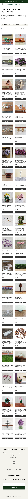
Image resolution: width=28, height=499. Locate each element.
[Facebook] (7, 470)
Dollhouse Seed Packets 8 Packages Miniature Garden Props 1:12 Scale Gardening (6, 116)
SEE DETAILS (21, 1)
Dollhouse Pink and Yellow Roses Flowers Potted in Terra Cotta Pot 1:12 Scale (20, 388)
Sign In (4, 451)
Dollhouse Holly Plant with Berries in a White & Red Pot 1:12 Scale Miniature (7, 410)
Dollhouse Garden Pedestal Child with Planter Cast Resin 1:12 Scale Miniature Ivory (20, 184)
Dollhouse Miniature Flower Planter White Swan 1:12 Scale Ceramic (20, 365)
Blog (20, 453)
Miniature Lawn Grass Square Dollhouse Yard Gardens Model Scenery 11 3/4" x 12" (7, 365)
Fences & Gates (19, 24)
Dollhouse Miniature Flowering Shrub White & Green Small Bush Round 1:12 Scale (7, 139)
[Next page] (22, 444)
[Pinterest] (13, 470)
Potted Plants (11, 24)
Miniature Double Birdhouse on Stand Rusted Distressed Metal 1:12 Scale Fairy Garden (20, 297)
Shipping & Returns (14, 453)
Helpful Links (12, 455)
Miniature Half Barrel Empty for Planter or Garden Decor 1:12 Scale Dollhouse (6, 184)
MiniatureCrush (13, 496)
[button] (2, 4)
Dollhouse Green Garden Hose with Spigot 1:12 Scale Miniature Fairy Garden (7, 48)
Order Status (5, 453)
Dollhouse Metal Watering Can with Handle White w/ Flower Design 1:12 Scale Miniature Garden (20, 116)
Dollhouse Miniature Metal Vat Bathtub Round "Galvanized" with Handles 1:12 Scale (20, 320)
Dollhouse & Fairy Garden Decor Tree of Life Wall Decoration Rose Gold (20, 342)
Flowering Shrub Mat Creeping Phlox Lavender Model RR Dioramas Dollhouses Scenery (20, 71)
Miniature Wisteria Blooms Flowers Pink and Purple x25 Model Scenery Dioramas (7, 252)
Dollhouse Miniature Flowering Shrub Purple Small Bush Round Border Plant (7, 297)
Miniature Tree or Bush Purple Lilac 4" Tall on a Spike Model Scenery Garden (20, 433)
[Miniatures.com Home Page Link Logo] (14, 463)
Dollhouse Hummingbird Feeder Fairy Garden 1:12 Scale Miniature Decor (20, 48)
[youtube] (20, 470)
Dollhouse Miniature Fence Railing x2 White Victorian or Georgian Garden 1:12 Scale (7, 274)
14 (19, 444)
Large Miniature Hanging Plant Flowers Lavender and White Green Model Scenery (7, 161)
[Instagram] (10, 470)
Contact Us (12, 451)
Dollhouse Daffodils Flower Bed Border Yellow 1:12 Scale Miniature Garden (6, 207)
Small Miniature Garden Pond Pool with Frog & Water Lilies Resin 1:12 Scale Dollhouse (7, 71)
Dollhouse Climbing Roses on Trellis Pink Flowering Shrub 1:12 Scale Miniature (19, 229)
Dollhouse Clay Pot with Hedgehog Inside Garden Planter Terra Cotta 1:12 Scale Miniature (7, 93)
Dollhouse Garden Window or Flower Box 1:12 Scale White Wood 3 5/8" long (7, 342)
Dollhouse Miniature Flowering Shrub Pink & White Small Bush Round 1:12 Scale (20, 252)
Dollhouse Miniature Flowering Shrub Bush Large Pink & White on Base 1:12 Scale (20, 207)
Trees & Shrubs (4, 24)
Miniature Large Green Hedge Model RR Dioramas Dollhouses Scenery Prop (20, 274)
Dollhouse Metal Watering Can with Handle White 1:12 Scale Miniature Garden (7, 320)
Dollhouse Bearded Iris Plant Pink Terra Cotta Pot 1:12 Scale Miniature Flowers (20, 410)
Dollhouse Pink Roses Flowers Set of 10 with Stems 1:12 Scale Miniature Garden (7, 388)
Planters (25, 24)
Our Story (21, 451)
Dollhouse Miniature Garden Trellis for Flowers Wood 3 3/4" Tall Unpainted (20, 93)
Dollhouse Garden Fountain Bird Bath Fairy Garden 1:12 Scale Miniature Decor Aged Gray (7, 433)
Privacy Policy (13, 457)
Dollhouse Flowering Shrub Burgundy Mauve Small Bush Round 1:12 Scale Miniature (20, 161)
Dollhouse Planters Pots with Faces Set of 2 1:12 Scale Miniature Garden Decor (20, 139)
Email (4, 481)
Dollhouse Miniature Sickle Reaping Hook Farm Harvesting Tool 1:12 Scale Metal (7, 229)
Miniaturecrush (19, 496)
